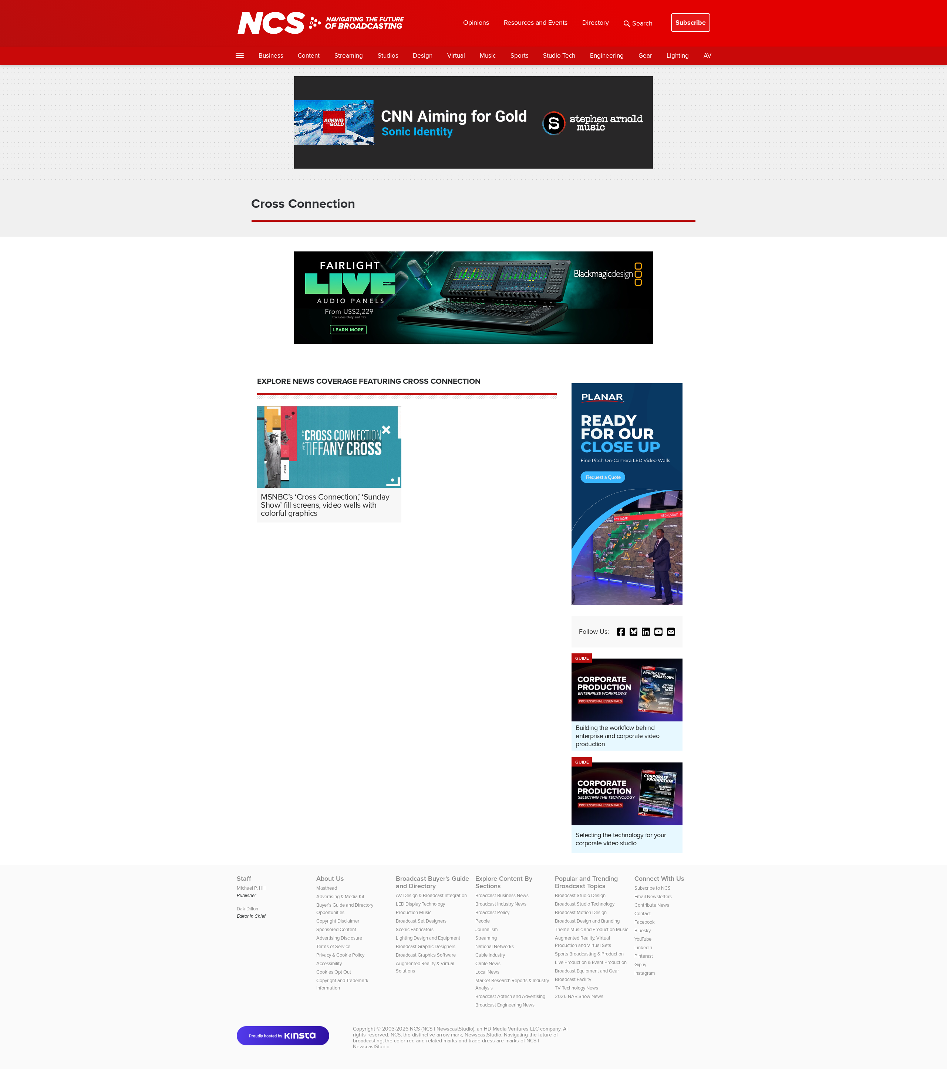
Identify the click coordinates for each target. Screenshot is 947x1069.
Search (642, 23)
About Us (330, 878)
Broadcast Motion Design (581, 912)
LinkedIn (643, 947)
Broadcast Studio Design (580, 895)
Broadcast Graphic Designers (425, 946)
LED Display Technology (420, 903)
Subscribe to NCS (652, 888)
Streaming (348, 55)
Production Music (413, 912)
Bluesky (642, 930)
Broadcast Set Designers (421, 920)
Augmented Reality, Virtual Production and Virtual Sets (583, 941)
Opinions (476, 22)
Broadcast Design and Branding (587, 920)
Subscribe (690, 22)
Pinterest (643, 956)
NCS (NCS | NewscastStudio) (442, 1029)
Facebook (644, 922)
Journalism (486, 929)
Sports (519, 55)
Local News (487, 971)
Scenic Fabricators (415, 929)
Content (309, 55)
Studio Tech (559, 55)
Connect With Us (659, 878)
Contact (642, 913)
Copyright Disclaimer (337, 920)
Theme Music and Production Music (591, 929)
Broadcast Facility (573, 979)
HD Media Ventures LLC (511, 1029)
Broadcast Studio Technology (584, 903)
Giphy (640, 964)
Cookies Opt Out (333, 971)
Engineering (607, 55)
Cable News (488, 963)
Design (422, 55)
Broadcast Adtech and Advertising (510, 996)
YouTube (642, 939)
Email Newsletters (653, 896)
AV (707, 55)
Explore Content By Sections (503, 882)
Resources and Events (535, 22)
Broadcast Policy (492, 912)
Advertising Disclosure (339, 937)
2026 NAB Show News (579, 996)
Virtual (456, 55)
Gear (645, 55)
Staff (244, 878)
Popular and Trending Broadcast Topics (586, 882)
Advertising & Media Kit (340, 896)
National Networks (494, 946)
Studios (388, 55)
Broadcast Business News (502, 895)
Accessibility (329, 963)
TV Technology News (576, 987)
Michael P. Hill (251, 888)
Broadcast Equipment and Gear (587, 970)
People (482, 920)
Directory (595, 22)
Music (488, 55)
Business (271, 55)
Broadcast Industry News (500, 903)
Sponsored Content (336, 929)
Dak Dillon (247, 908)
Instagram (644, 973)
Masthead (326, 888)
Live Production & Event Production (591, 962)
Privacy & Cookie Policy (340, 954)
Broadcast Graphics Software (426, 954)
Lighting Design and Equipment (428, 937)
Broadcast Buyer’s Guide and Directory (432, 882)
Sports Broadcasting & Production (589, 953)
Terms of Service (333, 946)
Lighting (678, 55)
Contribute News (651, 905)
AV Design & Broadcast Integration (431, 895)
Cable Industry (490, 954)
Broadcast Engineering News (505, 1004)
